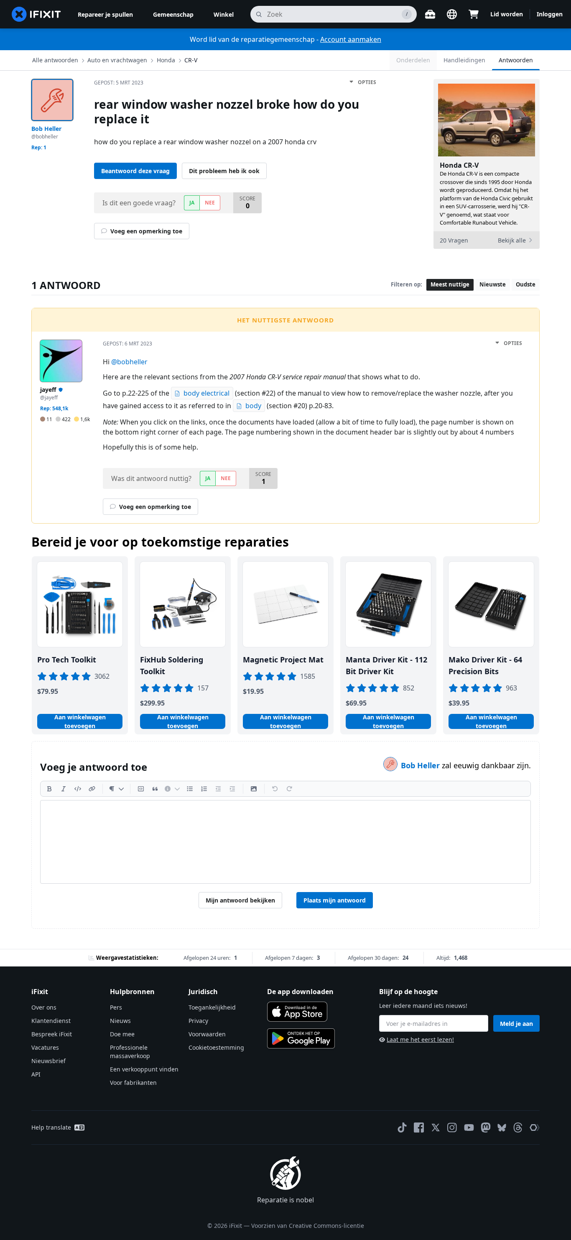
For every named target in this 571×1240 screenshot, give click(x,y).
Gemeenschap (173, 14)
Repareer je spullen (105, 14)
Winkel (224, 14)
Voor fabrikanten (133, 1083)
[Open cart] (473, 14)
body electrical (206, 393)
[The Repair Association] (535, 1127)
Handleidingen (464, 60)
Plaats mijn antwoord (334, 900)
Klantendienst (51, 1021)
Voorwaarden (207, 1034)
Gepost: (118, 82)
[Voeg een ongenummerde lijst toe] (189, 789)
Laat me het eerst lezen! (420, 1039)
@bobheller (129, 361)
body (253, 405)
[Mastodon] (486, 1127)
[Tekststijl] (116, 789)
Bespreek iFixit (51, 1034)
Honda (166, 60)
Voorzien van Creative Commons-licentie (307, 1226)
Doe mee (122, 1034)
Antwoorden (516, 60)
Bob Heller (421, 765)
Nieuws (120, 1021)
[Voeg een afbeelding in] (253, 789)
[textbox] (285, 842)
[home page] (36, 14)
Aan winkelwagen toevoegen (80, 721)
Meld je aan (516, 1024)
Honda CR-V (459, 165)
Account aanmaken (350, 39)
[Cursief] (63, 789)
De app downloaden (300, 991)
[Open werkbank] (430, 14)
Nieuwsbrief (48, 1061)
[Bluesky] (501, 1127)
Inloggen (550, 14)
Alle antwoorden (55, 60)
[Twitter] (436, 1127)
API (36, 1074)
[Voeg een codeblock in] (141, 789)
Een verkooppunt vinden (144, 1069)
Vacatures (45, 1047)
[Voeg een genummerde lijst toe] (204, 789)
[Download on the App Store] (297, 1012)
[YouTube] (469, 1127)
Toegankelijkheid (212, 1007)
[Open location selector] (452, 14)
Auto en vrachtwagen (117, 60)
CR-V (190, 60)
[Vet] (49, 789)
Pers (116, 1007)
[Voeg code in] (77, 789)
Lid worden (506, 14)
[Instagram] (452, 1127)
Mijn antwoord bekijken (240, 900)
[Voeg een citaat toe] (155, 789)
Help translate (51, 1127)
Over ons (43, 1007)
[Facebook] (419, 1127)
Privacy (198, 1021)
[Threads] (518, 1127)
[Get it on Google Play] (301, 1038)
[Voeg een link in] (92, 789)
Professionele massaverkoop (130, 1051)
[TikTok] (402, 1127)
